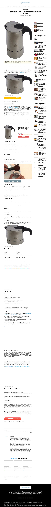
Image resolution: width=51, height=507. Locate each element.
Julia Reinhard (39, 22)
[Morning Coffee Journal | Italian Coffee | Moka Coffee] (25, 3)
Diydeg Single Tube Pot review (7, 468)
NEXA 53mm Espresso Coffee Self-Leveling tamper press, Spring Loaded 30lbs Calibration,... (42, 148)
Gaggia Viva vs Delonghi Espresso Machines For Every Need (42, 84)
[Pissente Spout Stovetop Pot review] (8, 473)
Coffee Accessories (22, 6)
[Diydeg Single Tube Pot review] (8, 463)
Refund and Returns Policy (7, 502)
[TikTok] (27, 498)
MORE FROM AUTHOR (22, 458)
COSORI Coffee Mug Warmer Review (9, 431)
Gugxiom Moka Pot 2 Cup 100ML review (17, 477)
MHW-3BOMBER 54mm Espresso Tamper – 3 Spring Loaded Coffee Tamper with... (42, 121)
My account (20, 502)
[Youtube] (32, 498)
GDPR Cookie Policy (16, 503)
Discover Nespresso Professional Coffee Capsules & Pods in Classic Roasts (42, 75)
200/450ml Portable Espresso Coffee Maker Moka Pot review (18, 468)
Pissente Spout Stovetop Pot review (8, 477)
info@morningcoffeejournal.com (27, 495)
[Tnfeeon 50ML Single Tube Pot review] (27, 463)
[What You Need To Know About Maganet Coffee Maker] (36, 71)
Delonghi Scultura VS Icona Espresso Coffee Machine (42, 67)
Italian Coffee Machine (41, 47)
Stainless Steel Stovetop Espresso (13, 107)
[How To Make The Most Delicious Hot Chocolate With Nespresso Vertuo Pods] (36, 63)
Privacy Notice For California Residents (8, 503)
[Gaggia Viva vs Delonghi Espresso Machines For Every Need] (36, 84)
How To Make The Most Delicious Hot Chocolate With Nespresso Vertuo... (42, 62)
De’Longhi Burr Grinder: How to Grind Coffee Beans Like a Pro (42, 98)
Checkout (20, 503)
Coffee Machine (15, 6)
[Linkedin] (23, 498)
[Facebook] (24, 18)
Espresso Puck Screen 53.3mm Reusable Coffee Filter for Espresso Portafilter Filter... (42, 135)
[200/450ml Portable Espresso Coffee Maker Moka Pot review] (18, 463)
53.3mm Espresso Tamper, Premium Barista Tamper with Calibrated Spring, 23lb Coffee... (42, 163)
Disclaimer (17, 502)
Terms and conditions (35, 502)
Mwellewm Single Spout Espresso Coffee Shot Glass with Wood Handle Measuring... (42, 154)
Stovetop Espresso (21, 72)
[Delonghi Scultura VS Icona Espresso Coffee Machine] (36, 67)
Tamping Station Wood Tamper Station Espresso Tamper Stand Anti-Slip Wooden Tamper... (42, 174)
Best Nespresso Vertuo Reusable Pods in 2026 (41, 50)
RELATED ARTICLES (13, 458)
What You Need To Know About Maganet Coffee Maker (42, 71)
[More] (31, 18)
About (38, 6)
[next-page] (5, 479)
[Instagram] (21, 498)
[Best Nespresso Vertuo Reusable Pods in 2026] (36, 50)
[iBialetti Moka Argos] (36, 54)
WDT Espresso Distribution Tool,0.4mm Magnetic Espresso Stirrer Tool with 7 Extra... (42, 106)
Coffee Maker (33, 6)
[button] (46, 6)
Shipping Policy (40, 502)
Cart (21, 503)
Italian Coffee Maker (8, 7)
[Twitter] (26, 18)
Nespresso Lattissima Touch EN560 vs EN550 (42, 46)
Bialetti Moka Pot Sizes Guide (42, 37)
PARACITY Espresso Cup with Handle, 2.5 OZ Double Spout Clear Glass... (42, 125)
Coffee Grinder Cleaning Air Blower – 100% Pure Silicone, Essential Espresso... (42, 143)
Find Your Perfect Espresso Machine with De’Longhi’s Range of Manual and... (42, 93)
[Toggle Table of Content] (12, 104)
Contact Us (42, 6)
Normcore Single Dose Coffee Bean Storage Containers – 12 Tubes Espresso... (42, 158)
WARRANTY (30, 502)
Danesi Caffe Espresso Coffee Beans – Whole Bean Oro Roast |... (42, 58)
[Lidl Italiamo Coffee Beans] (36, 42)
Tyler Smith (39, 29)
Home (8, 6)
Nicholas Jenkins (22, 15)
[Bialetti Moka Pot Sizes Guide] (36, 39)
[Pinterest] (28, 18)
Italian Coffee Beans (41, 42)
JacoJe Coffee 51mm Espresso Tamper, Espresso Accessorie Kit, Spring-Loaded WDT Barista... (42, 130)
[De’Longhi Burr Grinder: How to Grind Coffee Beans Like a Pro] (36, 98)
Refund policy (24, 502)
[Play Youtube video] (18, 171)
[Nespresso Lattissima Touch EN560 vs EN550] (36, 46)
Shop (23, 503)
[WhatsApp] (30, 18)
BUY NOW (23, 136)
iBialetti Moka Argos (41, 53)
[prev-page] (4, 479)
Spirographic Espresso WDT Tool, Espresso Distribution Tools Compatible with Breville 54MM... (42, 169)
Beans (11, 6)
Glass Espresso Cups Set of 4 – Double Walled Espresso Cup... (42, 139)
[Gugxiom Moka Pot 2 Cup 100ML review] (18, 473)
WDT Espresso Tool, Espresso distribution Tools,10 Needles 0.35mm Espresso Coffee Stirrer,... (42, 111)
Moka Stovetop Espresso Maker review (27, 477)
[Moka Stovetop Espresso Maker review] (27, 473)
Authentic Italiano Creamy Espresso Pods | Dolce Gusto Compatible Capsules (42, 80)
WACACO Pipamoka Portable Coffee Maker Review (26, 432)
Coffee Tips (28, 6)
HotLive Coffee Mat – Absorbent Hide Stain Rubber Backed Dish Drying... (42, 116)
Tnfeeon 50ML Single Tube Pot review (27, 468)
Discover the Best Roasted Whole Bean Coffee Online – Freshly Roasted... (42, 89)
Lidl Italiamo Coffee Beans (41, 41)
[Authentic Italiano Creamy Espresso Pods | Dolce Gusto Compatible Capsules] (36, 80)
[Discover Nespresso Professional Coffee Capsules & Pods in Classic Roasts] (36, 75)
